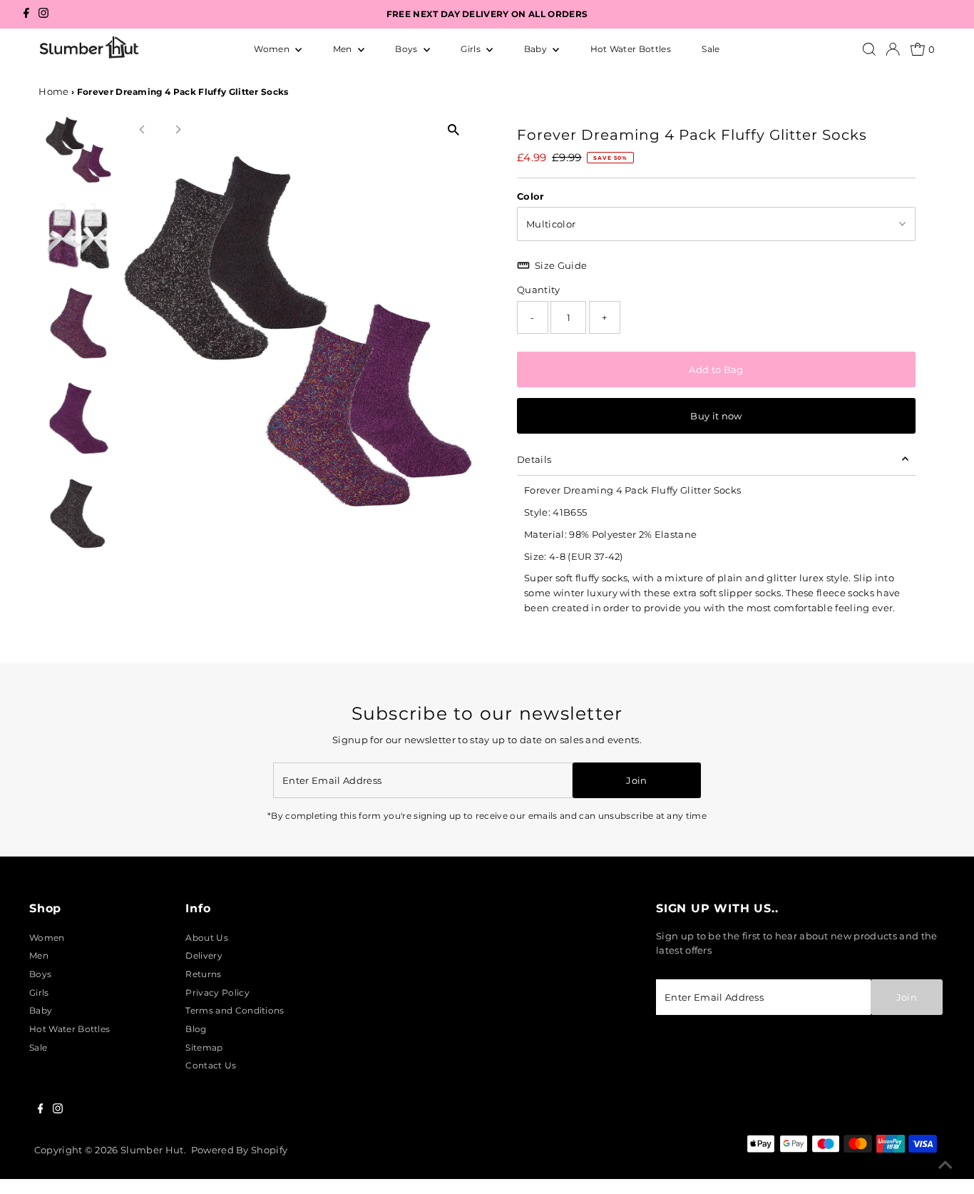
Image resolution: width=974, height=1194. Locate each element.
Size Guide (561, 265)
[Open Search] (869, 49)
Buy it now (716, 416)
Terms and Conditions (234, 1010)
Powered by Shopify (239, 1149)
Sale (710, 49)
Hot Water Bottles (630, 49)
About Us (206, 937)
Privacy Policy (217, 992)
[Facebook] (26, 14)
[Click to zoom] (453, 130)
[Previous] (143, 129)
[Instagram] (43, 14)
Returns (203, 974)
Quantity (538, 289)
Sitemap (203, 1047)
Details (534, 459)
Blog (195, 1029)
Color (531, 196)
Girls (472, 49)
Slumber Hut (152, 1149)
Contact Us (210, 1065)
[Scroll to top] (945, 1165)
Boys (407, 49)
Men (343, 49)
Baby (537, 49)
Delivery (203, 955)
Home (53, 91)
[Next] (178, 129)
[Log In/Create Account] (892, 49)
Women (273, 49)
